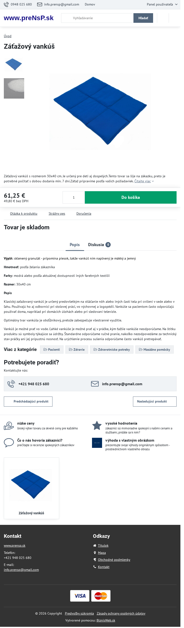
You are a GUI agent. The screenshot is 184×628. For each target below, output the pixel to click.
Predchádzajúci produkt (31, 401)
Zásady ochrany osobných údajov (121, 613)
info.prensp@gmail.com (21, 570)
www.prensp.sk (14, 545)
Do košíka (130, 197)
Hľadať (143, 18)
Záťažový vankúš (31, 513)
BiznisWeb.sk (106, 620)
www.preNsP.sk (29, 18)
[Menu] (174, 18)
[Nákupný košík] (163, 18)
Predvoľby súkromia (79, 613)
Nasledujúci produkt (152, 401)
